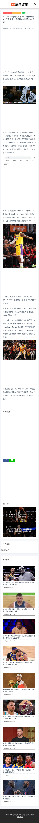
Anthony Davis (7, 13)
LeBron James (16, 13)
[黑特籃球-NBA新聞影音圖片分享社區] (19, 4)
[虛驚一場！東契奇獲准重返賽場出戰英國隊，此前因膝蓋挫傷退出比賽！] (19, 707)
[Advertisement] (19, 50)
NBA (6, 29)
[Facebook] (6, 460)
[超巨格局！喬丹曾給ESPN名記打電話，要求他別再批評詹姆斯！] (19, 787)
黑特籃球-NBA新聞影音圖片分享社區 (24, 815)
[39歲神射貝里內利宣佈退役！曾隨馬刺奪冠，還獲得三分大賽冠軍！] (19, 680)
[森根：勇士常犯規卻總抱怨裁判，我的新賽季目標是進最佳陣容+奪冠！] (19, 734)
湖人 (23, 13)
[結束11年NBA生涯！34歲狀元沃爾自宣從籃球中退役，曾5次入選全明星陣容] (19, 626)
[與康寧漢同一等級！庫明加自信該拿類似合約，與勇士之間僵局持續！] (19, 760)
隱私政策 (20, 817)
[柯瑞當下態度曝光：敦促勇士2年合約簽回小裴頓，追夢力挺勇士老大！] (19, 653)
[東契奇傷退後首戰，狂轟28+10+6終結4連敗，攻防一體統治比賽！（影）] (19, 600)
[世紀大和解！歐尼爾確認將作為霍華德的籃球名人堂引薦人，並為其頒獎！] (19, 573)
